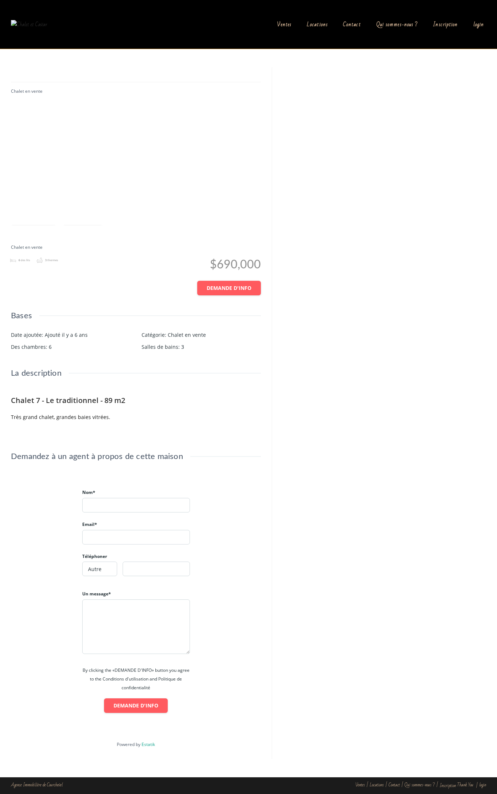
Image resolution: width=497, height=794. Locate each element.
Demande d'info (229, 287)
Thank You (465, 785)
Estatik (148, 744)
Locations (377, 785)
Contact (394, 785)
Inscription (448, 785)
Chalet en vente (27, 91)
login (482, 785)
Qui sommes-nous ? (420, 785)
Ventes (360, 785)
